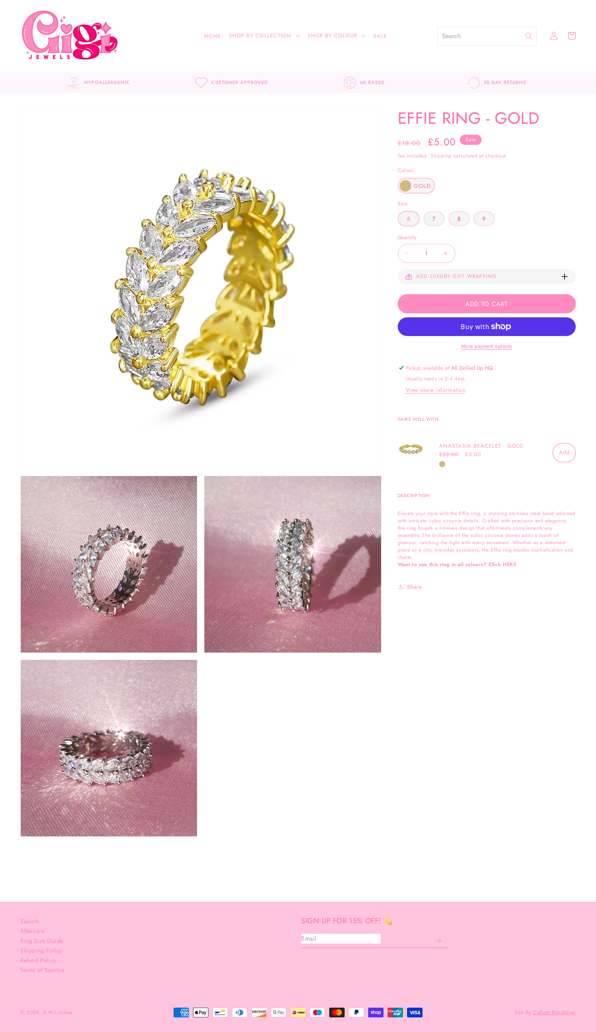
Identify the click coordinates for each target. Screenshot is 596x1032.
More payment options (486, 346)
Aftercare (32, 931)
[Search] (531, 36)
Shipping (441, 155)
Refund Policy (38, 960)
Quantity (407, 237)
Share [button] (414, 587)
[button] (268, 36)
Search (29, 921)
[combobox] (481, 36)
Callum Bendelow (554, 1012)
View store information (436, 390)
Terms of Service (42, 970)
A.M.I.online (58, 1012)
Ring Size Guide (41, 941)
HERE (509, 564)
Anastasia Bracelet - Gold (481, 445)
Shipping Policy (41, 950)
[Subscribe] (438, 941)
